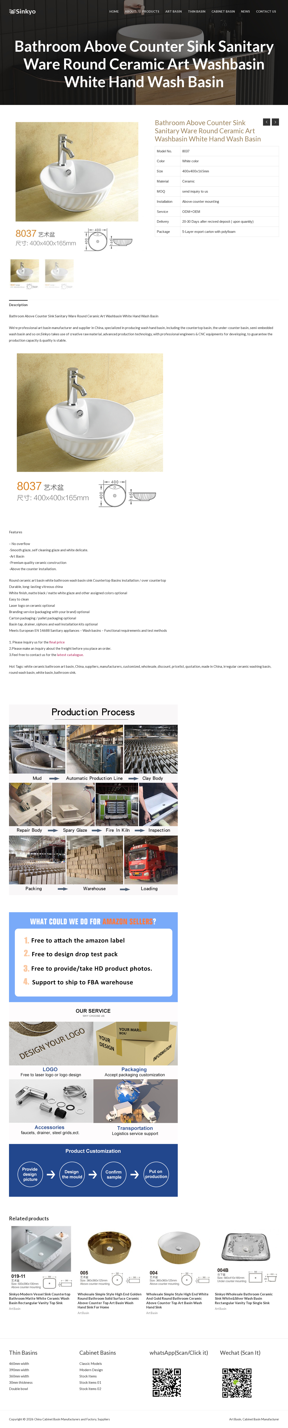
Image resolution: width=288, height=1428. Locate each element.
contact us (37, 655)
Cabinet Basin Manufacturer (261, 1419)
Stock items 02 (90, 1389)
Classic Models (90, 1363)
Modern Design (91, 1370)
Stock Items (88, 1376)
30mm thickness (21, 1382)
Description (18, 305)
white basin (44, 672)
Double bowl (18, 1389)
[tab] (18, 305)
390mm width (19, 1370)
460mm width (19, 1363)
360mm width (19, 1376)
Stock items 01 (90, 1382)
